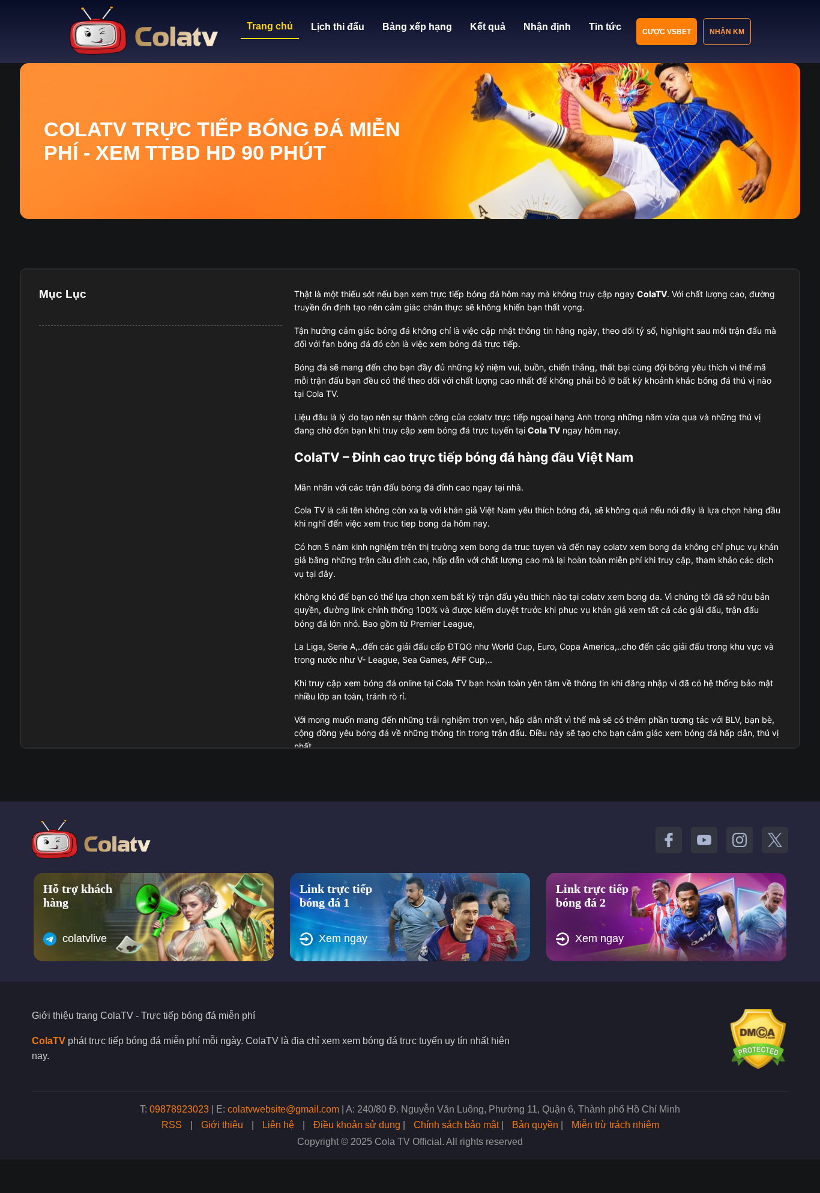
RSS (171, 1125)
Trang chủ (270, 26)
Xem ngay (343, 938)
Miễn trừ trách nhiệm (615, 1125)
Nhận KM (727, 32)
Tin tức (605, 27)
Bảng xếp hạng (417, 27)
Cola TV (544, 430)
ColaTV (48, 1041)
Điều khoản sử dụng (356, 1125)
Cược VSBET (666, 32)
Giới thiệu (222, 1125)
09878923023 (179, 1109)
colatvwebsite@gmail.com (283, 1109)
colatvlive (84, 938)
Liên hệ (278, 1125)
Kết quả (487, 27)
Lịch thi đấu (337, 27)
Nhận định (547, 27)
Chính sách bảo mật (456, 1125)
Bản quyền (535, 1125)
